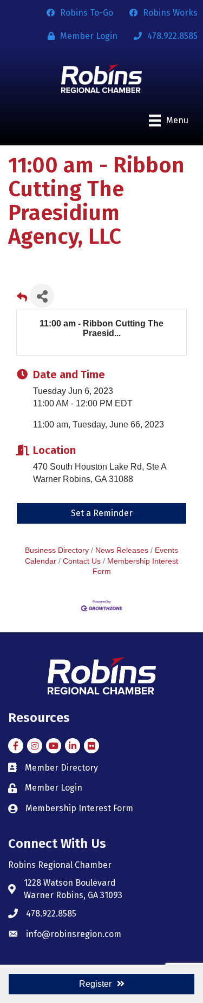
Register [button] (95, 983)
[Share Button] (42, 296)
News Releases (121, 550)
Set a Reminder (102, 513)
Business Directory (57, 550)
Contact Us (82, 561)
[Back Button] (22, 299)
